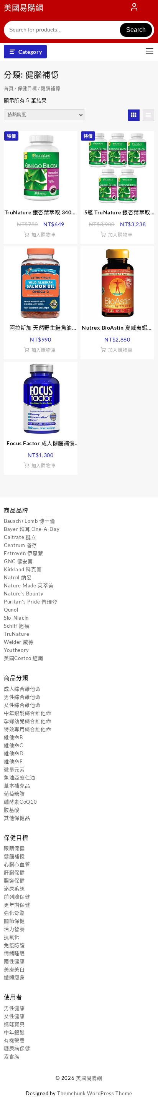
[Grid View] (134, 115)
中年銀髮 (14, 1032)
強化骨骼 (14, 913)
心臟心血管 (17, 864)
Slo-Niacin (16, 618)
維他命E (13, 761)
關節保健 (14, 921)
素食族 (12, 1056)
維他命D (14, 753)
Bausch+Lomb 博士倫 (29, 521)
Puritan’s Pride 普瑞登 (30, 602)
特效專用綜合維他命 (27, 729)
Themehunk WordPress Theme (94, 1093)
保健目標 (27, 88)
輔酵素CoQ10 (20, 802)
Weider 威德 (18, 642)
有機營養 (14, 1040)
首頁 (8, 88)
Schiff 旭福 (16, 626)
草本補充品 (17, 786)
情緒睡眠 (14, 953)
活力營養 (14, 929)
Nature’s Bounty (24, 593)
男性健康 (14, 1008)
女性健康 (14, 1016)
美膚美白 (14, 969)
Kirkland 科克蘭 (22, 569)
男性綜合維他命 (22, 697)
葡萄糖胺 (14, 794)
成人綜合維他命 (22, 689)
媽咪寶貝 (14, 1024)
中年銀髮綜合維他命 (27, 713)
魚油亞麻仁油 (19, 777)
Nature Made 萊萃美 (29, 585)
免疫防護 (14, 945)
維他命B (13, 737)
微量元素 (14, 769)
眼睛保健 (14, 848)
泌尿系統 (14, 888)
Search (136, 30)
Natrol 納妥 (17, 577)
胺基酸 (12, 810)
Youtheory (16, 650)
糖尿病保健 (17, 1048)
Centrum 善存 (20, 545)
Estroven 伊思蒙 (23, 553)
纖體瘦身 (14, 977)
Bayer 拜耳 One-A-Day (32, 529)
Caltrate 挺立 (20, 537)
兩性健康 (14, 961)
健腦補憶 (14, 856)
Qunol (11, 610)
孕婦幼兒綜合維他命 (27, 721)
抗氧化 (12, 937)
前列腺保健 (17, 897)
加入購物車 (43, 235)
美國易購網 (24, 7)
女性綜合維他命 (22, 705)
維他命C (13, 745)
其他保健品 (17, 818)
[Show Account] (134, 8)
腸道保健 (14, 880)
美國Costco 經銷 (23, 658)
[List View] (148, 115)
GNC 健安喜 (18, 561)
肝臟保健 (14, 872)
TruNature (16, 634)
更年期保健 (17, 905)
